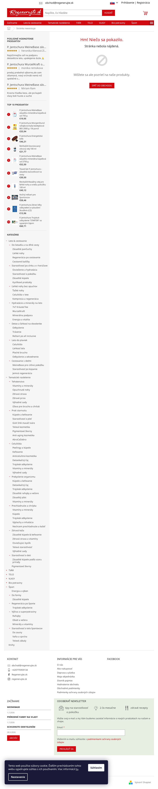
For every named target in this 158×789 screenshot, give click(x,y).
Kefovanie (17, 451)
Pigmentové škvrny (22, 431)
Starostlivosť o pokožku (24, 273)
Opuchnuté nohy (21, 389)
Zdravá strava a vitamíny (25, 538)
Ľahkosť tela (18, 348)
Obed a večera (19, 620)
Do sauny (17, 632)
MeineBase (13, 707)
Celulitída (17, 344)
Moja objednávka (66, 676)
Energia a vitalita (21, 319)
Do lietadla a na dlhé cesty (25, 244)
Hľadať (108, 12)
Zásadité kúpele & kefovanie (27, 534)
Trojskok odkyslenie (22, 464)
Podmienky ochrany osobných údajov (76, 692)
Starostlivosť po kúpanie (24, 369)
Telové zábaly (19, 640)
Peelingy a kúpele (21, 447)
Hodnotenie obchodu (68, 684)
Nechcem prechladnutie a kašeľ (28, 526)
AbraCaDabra (19, 439)
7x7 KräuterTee (20, 306)
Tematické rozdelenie (20, 377)
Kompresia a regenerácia (25, 298)
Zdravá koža (18, 530)
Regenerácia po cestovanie (26, 257)
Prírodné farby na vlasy (22, 716)
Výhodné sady (19, 402)
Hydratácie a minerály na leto (27, 302)
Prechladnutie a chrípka (24, 505)
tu (77, 769)
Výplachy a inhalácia (22, 522)
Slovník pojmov (65, 680)
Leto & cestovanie (18, 240)
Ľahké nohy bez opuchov (24, 286)
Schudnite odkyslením (21, 726)
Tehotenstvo (18, 381)
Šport (11, 586)
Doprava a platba (66, 672)
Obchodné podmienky (68, 688)
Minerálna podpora (22, 315)
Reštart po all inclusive (24, 336)
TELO (11, 574)
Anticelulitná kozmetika (24, 455)
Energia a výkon (20, 590)
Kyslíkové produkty (22, 282)
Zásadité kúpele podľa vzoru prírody (27, 561)
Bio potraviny (15, 582)
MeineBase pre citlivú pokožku (28, 365)
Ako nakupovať (64, 668)
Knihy (12, 644)
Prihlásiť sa (66, 748)
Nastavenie (18, 777)
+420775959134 (20, 669)
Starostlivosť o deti (21, 555)
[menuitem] (12, 22)
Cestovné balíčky (21, 261)
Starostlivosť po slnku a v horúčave (30, 265)
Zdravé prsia (18, 398)
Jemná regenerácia (22, 373)
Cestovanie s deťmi (21, 360)
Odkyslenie (18, 327)
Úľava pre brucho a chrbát (26, 406)
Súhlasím (96, 767)
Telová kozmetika (21, 426)
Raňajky (16, 615)
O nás (60, 664)
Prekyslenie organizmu (23, 476)
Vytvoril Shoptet (143, 782)
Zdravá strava (19, 393)
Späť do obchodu (102, 85)
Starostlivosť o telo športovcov (27, 628)
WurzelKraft (18, 311)
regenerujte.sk (19, 678)
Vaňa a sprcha (19, 636)
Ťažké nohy (18, 290)
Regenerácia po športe (23, 603)
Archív (13, 737)
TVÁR (11, 570)
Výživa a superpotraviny (24, 611)
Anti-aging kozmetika (23, 435)
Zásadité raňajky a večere (25, 493)
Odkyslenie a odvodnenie (25, 356)
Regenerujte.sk (19, 674)
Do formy (16, 595)
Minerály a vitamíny (22, 624)
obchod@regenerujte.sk (24, 665)
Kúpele (16, 513)
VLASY (12, 578)
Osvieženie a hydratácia (24, 269)
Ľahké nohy (18, 253)
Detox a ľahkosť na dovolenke (27, 323)
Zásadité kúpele (20, 278)
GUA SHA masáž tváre (23, 422)
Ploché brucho (19, 352)
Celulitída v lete (20, 294)
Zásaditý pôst (19, 497)
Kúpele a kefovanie (22, 414)
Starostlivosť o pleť (22, 418)
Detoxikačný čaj (20, 460)
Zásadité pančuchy (22, 249)
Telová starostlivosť (22, 547)
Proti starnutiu (19, 410)
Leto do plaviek (19, 340)
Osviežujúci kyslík (21, 542)
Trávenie (16, 331)
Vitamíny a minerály (22, 385)
